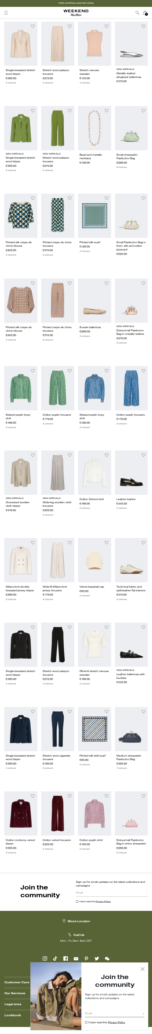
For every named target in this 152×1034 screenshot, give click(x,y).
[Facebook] (65, 958)
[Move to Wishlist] (33, 26)
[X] (97, 958)
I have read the (95, 902)
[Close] (142, 969)
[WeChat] (107, 958)
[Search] (137, 13)
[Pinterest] (86, 958)
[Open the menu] (6, 13)
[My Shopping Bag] (145, 13)
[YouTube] (76, 958)
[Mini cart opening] (150, 12)
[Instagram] (45, 958)
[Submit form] (146, 893)
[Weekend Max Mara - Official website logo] (76, 13)
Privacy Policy (103, 902)
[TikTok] (55, 958)
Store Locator (79, 921)
